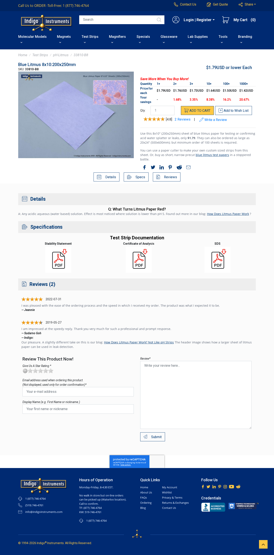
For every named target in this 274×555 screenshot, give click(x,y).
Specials (143, 37)
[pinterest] (169, 168)
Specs (140, 177)
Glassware (169, 37)
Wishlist (167, 492)
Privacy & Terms (172, 497)
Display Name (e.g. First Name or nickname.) (51, 402)
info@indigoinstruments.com (44, 512)
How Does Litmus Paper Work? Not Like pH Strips (139, 342)
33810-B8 (81, 55)
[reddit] (178, 168)
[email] (187, 168)
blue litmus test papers (212, 155)
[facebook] (143, 168)
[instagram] (225, 486)
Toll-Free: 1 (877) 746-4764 (53, 5)
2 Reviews (183, 120)
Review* (145, 358)
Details (110, 177)
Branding (245, 37)
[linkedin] (160, 168)
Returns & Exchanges (175, 503)
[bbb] (213, 507)
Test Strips (90, 37)
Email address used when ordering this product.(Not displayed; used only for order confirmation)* (54, 382)
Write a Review (215, 120)
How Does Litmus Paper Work (228, 214)
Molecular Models (32, 37)
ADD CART (199, 111)
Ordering (146, 503)
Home (22, 55)
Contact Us (169, 508)
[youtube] (231, 486)
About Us (146, 492)
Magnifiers (117, 37)
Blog (143, 508)
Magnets (64, 37)
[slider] (40, 370)
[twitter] (152, 168)
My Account (169, 487)
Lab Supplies (198, 37)
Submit (156, 437)
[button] (247, 4)
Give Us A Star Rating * (36, 366)
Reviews (170, 177)
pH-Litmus (60, 55)
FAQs (143, 497)
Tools (223, 37)
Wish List (236, 111)
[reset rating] (25, 370)
